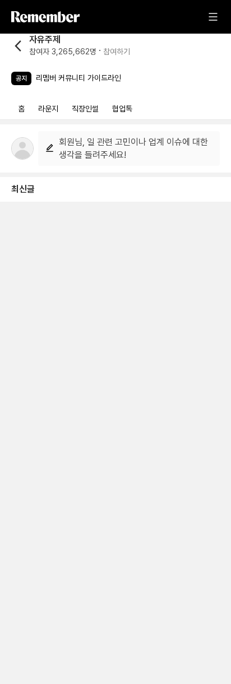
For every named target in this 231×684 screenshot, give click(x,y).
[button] (70, 46)
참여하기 (116, 51)
